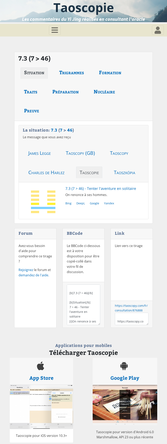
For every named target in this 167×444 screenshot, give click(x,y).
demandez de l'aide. (34, 275)
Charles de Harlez (46, 172)
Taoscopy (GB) (80, 152)
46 (70, 130)
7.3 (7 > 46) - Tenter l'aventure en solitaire (100, 188)
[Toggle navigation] (55, 30)
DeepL (80, 203)
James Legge (39, 152)
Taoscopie (89, 172)
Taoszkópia (124, 172)
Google (94, 203)
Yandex (109, 203)
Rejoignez (26, 270)
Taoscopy (119, 152)
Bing (68, 203)
